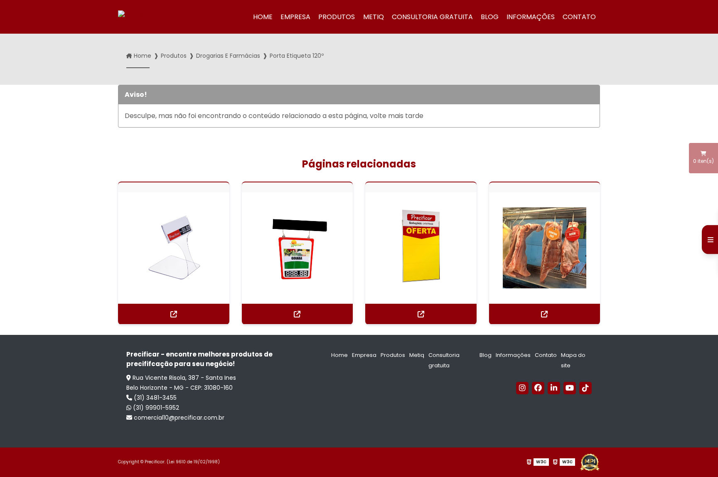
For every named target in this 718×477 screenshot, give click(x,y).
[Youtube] (569, 388)
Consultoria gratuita (432, 17)
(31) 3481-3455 (154, 397)
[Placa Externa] (421, 248)
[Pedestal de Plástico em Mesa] (173, 248)
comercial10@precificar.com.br (178, 417)
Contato (579, 17)
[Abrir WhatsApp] (697, 456)
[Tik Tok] (585, 388)
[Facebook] (538, 388)
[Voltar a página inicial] (148, 17)
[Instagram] (522, 388)
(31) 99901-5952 (155, 407)
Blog (490, 17)
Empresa (295, 17)
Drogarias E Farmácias (228, 56)
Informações (531, 17)
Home (263, 17)
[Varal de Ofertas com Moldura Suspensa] (297, 248)
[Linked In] (554, 388)
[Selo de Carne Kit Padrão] (544, 248)
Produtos (336, 17)
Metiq (373, 17)
